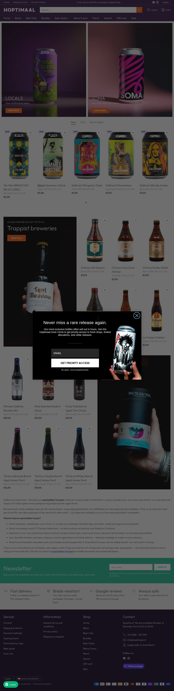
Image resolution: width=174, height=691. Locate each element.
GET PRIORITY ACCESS (75, 363)
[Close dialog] (137, 315)
